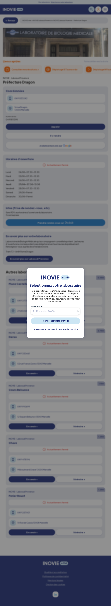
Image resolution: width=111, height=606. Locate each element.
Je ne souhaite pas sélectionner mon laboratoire (55, 329)
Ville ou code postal (38, 306)
